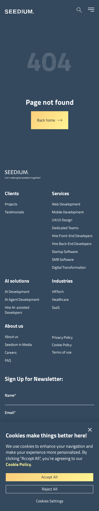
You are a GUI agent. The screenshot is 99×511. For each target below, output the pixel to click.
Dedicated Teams (65, 227)
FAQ (8, 360)
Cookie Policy (18, 464)
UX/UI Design (62, 219)
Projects (11, 204)
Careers (11, 352)
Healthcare (60, 299)
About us (11, 336)
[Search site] (79, 10)
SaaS (56, 307)
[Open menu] (91, 10)
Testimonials (14, 212)
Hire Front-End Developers (72, 235)
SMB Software (63, 259)
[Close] (90, 430)
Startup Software (65, 251)
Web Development (66, 204)
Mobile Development (68, 212)
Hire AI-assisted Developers (17, 310)
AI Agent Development (22, 299)
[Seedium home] (19, 12)
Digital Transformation (69, 267)
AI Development (17, 291)
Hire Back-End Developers (72, 243)
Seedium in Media (18, 344)
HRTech (58, 291)
